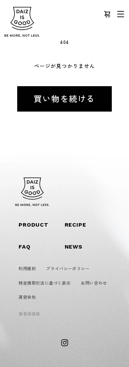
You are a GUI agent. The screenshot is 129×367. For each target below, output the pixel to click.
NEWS (74, 246)
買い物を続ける (64, 98)
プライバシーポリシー (67, 268)
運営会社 (27, 297)
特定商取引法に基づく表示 (45, 283)
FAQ (25, 246)
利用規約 (27, 268)
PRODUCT (34, 224)
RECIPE (76, 224)
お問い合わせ (94, 283)
